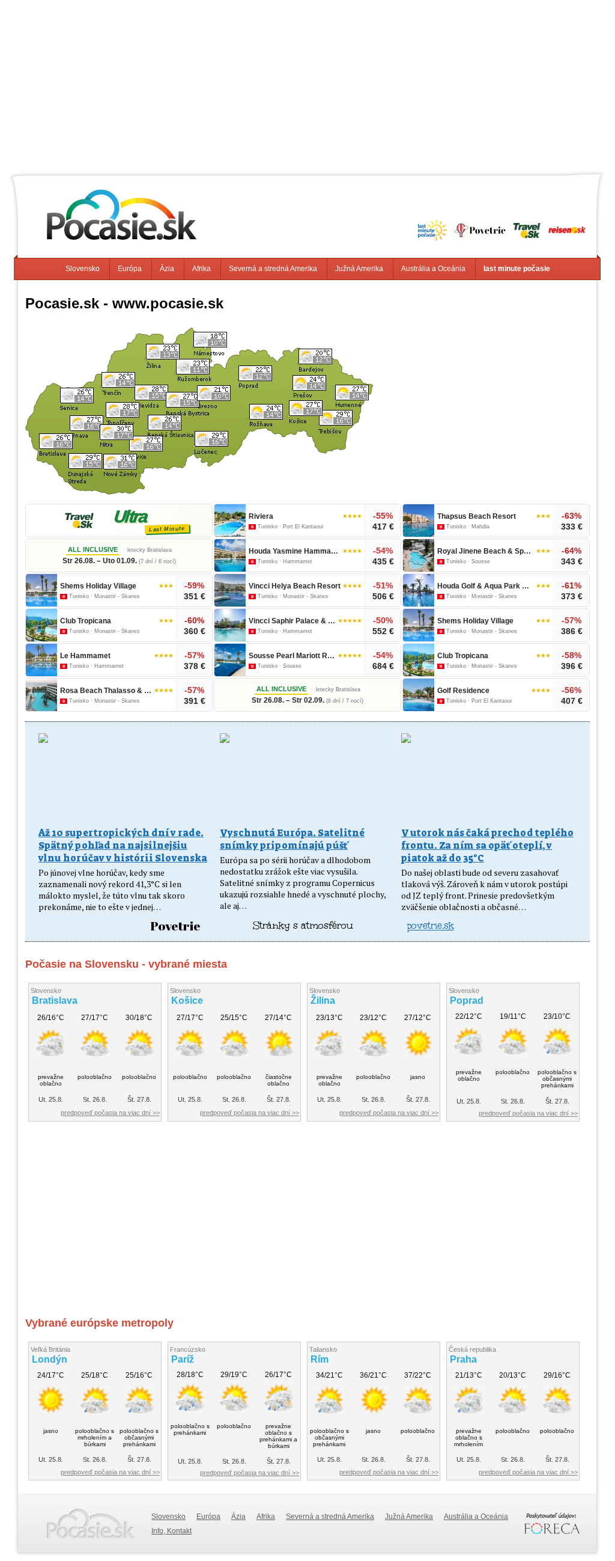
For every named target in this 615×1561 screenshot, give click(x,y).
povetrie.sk (430, 925)
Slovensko (82, 268)
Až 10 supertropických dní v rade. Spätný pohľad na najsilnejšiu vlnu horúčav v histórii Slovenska (122, 845)
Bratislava (54, 1000)
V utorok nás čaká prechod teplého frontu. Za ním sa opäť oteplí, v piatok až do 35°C (487, 845)
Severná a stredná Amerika (273, 268)
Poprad (466, 1000)
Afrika (201, 268)
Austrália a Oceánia (433, 268)
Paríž (182, 1359)
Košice (187, 1000)
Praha (463, 1359)
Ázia (167, 268)
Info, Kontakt (171, 1531)
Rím (320, 1359)
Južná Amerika (359, 268)
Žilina (323, 1000)
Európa (130, 268)
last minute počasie (516, 268)
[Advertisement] (307, 84)
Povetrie (175, 925)
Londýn (49, 1359)
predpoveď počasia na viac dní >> (110, 1112)
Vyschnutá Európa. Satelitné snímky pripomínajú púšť (292, 839)
